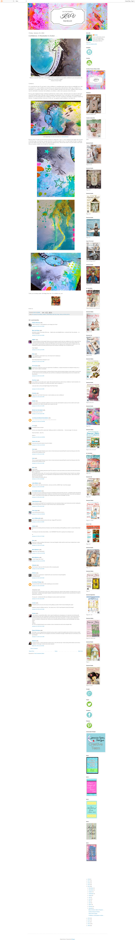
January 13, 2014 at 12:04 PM (38, 553)
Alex (33, 540)
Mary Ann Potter (35, 330)
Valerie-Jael (34, 441)
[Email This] (45, 312)
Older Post (80, 651)
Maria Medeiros (35, 549)
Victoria (34, 613)
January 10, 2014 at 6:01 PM (38, 396)
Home (56, 651)
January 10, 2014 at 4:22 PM (38, 389)
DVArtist (34, 573)
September (91, 893)
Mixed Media (49, 314)
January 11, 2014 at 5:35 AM (38, 486)
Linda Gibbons (35, 483)
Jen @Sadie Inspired (36, 491)
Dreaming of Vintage (36, 582)
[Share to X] (48, 312)
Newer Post (31, 651)
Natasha (34, 640)
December (91, 888)
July (90, 897)
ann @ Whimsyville (36, 518)
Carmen (34, 603)
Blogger (73, 939)
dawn (33, 467)
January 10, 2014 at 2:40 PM (38, 335)
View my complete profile (91, 44)
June (90, 899)
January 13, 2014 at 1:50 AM (38, 545)
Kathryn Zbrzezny (36, 322)
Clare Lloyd (34, 510)
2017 (89, 881)
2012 (89, 920)
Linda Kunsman (35, 501)
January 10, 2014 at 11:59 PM (38, 437)
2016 (89, 882)
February (91, 906)
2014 (89, 886)
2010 (89, 923)
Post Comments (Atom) (39, 653)
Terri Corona (35, 365)
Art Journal (34, 314)
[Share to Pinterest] (51, 312)
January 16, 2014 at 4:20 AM (38, 609)
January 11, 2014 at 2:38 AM (38, 478)
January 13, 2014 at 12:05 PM (38, 561)
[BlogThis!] (47, 312)
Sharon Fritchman (36, 630)
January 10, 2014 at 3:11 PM (38, 375)
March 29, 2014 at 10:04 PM (38, 645)
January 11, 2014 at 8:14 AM (38, 497)
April (90, 902)
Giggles (33, 339)
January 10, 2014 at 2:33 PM (38, 326)
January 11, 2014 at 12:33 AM (38, 445)
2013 (89, 918)
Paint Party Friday (55, 314)
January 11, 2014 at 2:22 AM (38, 454)
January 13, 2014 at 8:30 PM (38, 568)
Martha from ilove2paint (37, 410)
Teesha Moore (65, 136)
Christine (34, 393)
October (90, 891)
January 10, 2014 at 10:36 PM (38, 421)
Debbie (33, 401)
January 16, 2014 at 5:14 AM (38, 626)
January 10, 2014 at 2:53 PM (38, 349)
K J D (33, 425)
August (90, 895)
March (90, 904)
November (91, 890)
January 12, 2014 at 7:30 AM (38, 536)
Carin (33, 449)
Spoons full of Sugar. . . (93, 913)
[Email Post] (43, 312)
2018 (89, 879)
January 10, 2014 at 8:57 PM (38, 413)
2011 (89, 921)
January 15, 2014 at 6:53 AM (38, 577)
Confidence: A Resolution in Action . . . (97, 915)
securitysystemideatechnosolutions (40, 418)
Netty (33, 354)
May (90, 900)
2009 (89, 925)
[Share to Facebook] (50, 312)
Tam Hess (34, 380)
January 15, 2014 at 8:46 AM (38, 585)
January (90, 908)
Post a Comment (34, 648)
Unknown (34, 565)
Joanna (33, 526)
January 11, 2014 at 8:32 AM (38, 506)
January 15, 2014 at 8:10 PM (38, 598)
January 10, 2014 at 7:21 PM (38, 405)
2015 (89, 884)
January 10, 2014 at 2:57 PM (38, 361)
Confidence (44, 314)
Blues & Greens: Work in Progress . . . (96, 909)
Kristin (96, 35)
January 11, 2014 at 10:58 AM (38, 514)
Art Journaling (39, 314)
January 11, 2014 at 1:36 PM (38, 521)
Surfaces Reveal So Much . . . (95, 911)
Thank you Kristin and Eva (65, 314)
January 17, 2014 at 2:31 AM (38, 636)
